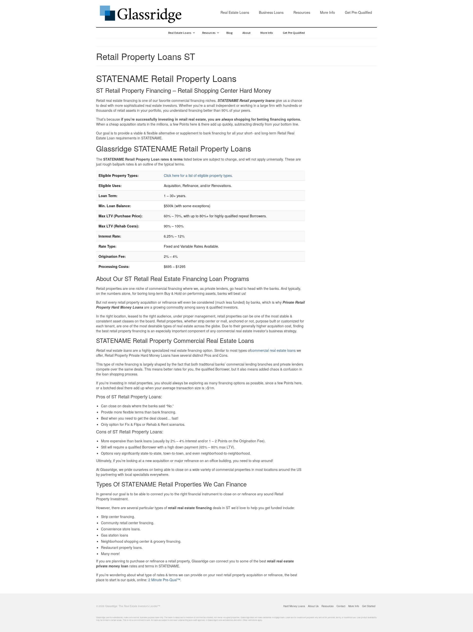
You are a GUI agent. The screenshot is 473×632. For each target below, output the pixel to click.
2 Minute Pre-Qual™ (164, 579)
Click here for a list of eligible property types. (198, 175)
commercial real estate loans (273, 350)
